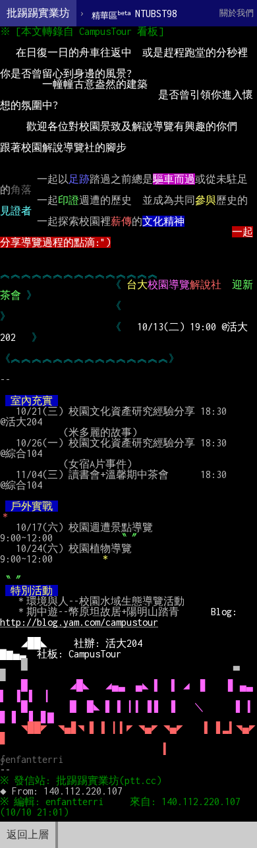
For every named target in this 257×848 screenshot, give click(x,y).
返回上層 (28, 834)
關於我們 (236, 13)
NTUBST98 (134, 14)
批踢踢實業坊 (38, 12)
